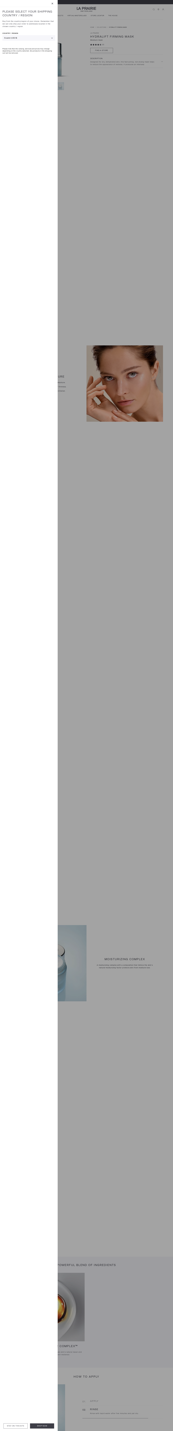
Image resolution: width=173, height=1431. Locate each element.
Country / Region (10, 33)
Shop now (42, 1426)
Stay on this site (15, 1426)
